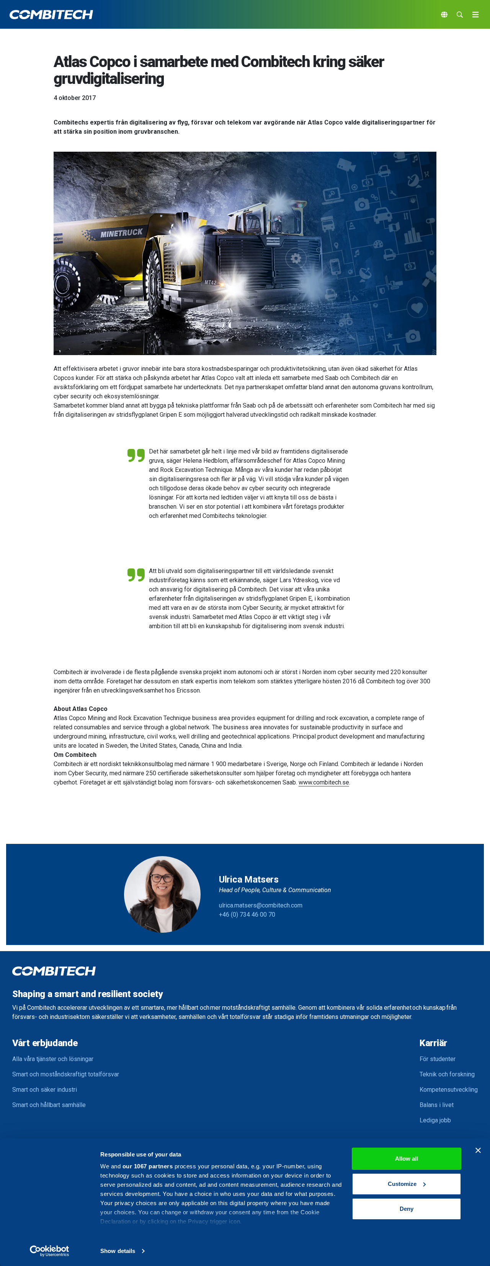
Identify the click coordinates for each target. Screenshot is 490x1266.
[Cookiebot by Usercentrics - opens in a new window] (49, 1251)
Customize (402, 1184)
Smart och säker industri (44, 1089)
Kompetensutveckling (449, 1089)
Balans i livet (437, 1105)
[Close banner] (478, 1150)
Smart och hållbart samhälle (49, 1105)
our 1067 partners (147, 1166)
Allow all (406, 1158)
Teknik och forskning (447, 1074)
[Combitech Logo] (51, 14)
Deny (406, 1208)
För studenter (438, 1059)
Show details (117, 1251)
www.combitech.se (324, 782)
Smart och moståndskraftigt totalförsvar (65, 1074)
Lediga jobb (435, 1120)
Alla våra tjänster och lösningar (52, 1059)
